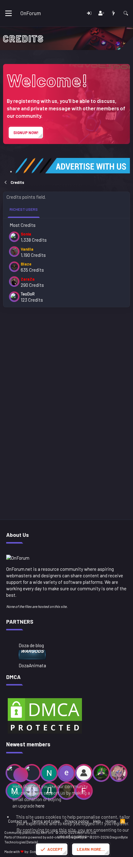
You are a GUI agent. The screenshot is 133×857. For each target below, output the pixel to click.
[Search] (126, 13)
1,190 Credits (33, 255)
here (40, 805)
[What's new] (113, 13)
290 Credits (32, 285)
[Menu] (8, 13)
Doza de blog (31, 645)
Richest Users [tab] (24, 209)
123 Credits (32, 300)
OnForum (30, 13)
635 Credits (32, 270)
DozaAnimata (32, 665)
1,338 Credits (34, 240)
